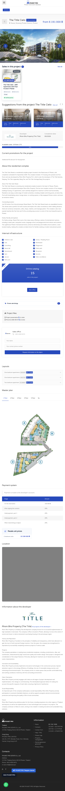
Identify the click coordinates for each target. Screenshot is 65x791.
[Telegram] (9, 769)
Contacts (37, 727)
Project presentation (15, 317)
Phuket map (38, 735)
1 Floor (5, 398)
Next (59, 46)
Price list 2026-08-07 (15, 320)
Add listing (6, 10)
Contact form (39, 730)
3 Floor (19, 398)
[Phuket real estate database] (32, 1)
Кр (38, 398)
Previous (5, 46)
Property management (39, 738)
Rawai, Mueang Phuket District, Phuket (24, 23)
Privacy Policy (39, 747)
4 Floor (26, 398)
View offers (32, 290)
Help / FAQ (38, 732)
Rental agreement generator (40, 743)
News (37, 724)
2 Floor (12, 398)
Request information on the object (33, 352)
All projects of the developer (41, 626)
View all (60, 66)
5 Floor (33, 398)
